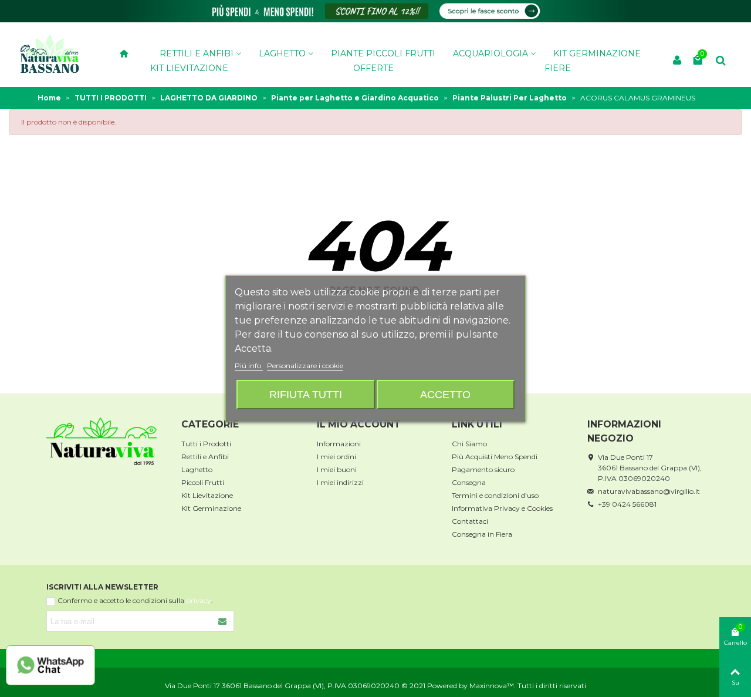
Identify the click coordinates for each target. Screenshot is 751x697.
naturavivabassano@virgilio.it (649, 491)
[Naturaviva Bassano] (50, 53)
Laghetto (196, 469)
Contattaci (470, 521)
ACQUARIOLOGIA (490, 53)
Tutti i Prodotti (206, 443)
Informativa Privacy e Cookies (502, 508)
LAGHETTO (282, 53)
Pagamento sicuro (483, 469)
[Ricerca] (720, 59)
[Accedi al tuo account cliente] (677, 61)
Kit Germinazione (211, 508)
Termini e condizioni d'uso (495, 495)
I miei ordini (336, 456)
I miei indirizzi (340, 482)
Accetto (445, 394)
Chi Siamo (469, 443)
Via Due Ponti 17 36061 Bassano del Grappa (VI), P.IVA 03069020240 (650, 468)
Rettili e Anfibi (197, 53)
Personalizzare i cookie (305, 365)
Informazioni (339, 443)
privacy (198, 600)
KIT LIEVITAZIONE (189, 67)
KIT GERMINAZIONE (597, 53)
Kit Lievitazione (207, 495)
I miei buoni (337, 469)
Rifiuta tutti (305, 394)
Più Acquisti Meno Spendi (494, 456)
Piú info (249, 365)
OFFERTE (373, 67)
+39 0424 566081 (627, 504)
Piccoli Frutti (202, 482)
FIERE (557, 67)
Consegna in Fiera (482, 534)
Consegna (469, 482)
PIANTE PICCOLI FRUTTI (383, 53)
